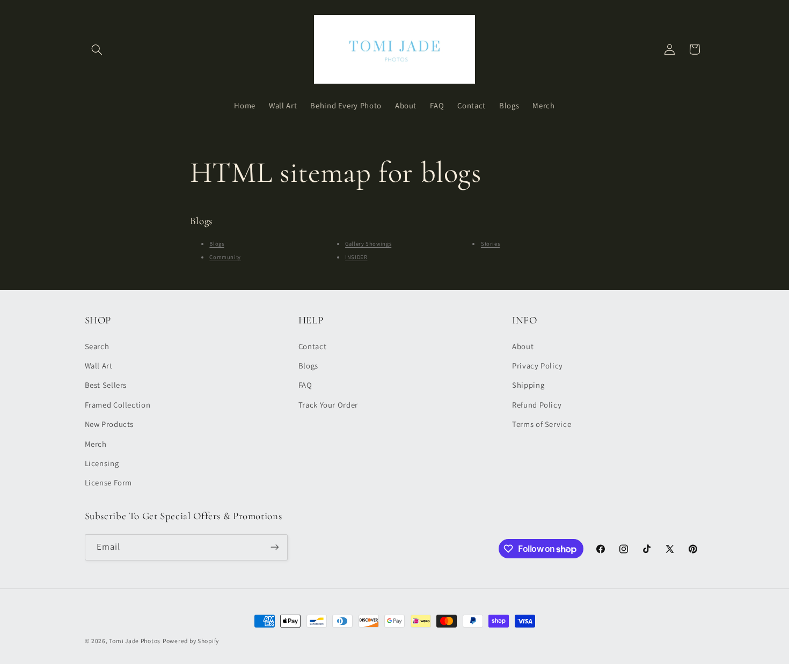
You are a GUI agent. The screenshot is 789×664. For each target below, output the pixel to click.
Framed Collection (118, 405)
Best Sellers (106, 385)
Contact (312, 346)
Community (225, 257)
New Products (109, 424)
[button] (97, 49)
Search (97, 346)
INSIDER (356, 257)
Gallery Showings (368, 243)
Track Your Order (328, 405)
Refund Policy (536, 405)
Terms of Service (541, 424)
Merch (96, 444)
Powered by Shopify (191, 641)
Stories (490, 243)
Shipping (528, 385)
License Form (109, 482)
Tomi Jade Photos (134, 641)
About (523, 346)
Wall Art (99, 365)
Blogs (216, 243)
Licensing (102, 463)
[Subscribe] (274, 547)
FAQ (305, 385)
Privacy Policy (537, 365)
